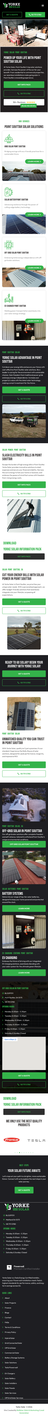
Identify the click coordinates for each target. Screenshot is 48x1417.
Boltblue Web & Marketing (28, 1410)
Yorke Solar (20, 1407)
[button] (43, 5)
